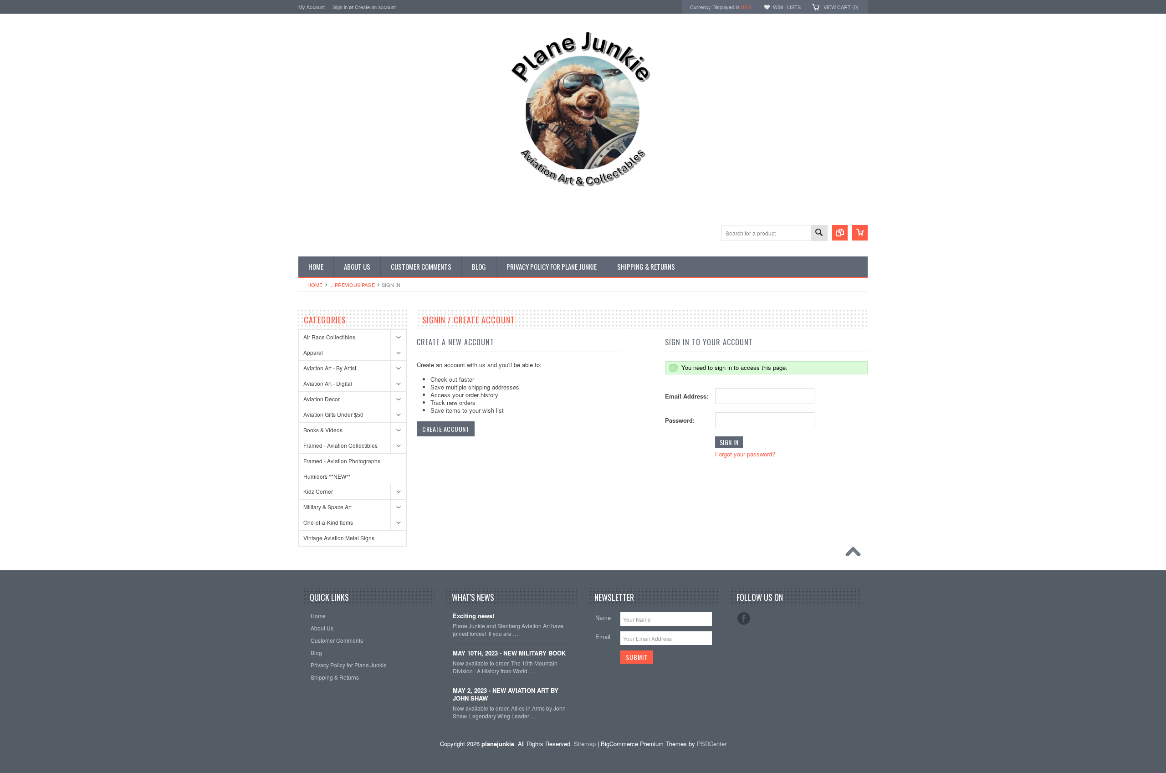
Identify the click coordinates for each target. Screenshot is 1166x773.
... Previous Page (352, 284)
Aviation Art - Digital (327, 383)
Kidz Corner (318, 491)
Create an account (375, 6)
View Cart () (841, 6)
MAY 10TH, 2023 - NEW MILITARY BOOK (509, 653)
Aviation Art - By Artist (329, 368)
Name (603, 617)
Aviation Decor (321, 399)
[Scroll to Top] (855, 554)
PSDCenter (711, 743)
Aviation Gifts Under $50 (333, 414)
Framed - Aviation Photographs (341, 461)
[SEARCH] (819, 233)
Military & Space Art (327, 507)
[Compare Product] (840, 233)
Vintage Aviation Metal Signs (338, 538)
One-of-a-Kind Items (328, 522)
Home (314, 284)
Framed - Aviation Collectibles (340, 445)
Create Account (445, 429)
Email (602, 636)
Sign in (340, 6)
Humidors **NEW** (327, 476)
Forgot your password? (745, 454)
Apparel (313, 352)
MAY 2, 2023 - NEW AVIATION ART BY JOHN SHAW (505, 694)
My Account (311, 6)
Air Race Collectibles (329, 337)
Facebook (743, 618)
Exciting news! (473, 616)
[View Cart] (860, 233)
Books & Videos (323, 430)
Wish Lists (787, 6)
